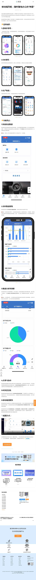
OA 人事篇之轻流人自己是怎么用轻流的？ (27, 517)
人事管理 (20, 560)
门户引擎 (12, 560)
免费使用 (34, 402)
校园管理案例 (4, 500)
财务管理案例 (4, 499)
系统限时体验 (22, 499)
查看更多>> (3, 509)
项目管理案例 (4, 497)
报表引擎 (12, 561)
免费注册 (27, 499)
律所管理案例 (4, 506)
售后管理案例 (4, 508)
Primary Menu (3, 2)
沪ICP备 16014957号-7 (7, 571)
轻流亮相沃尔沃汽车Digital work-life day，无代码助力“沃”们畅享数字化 (6, 518)
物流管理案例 (4, 505)
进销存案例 (3, 494)
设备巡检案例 (4, 502)
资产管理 (20, 561)
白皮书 (3, 560)
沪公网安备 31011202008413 (14, 571)
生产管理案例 (4, 496)
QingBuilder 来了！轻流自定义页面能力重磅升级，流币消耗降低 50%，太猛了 (6, 481)
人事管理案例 (4, 503)
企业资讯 (4, 561)
